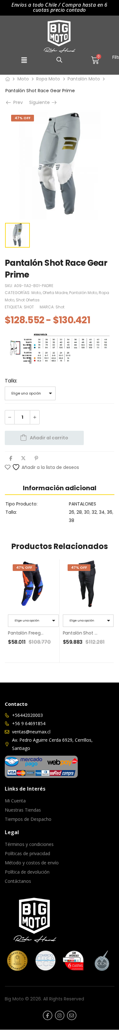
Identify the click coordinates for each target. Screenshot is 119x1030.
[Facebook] (10, 458)
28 (79, 512)
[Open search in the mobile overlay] (59, 59)
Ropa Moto (48, 79)
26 (71, 512)
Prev (16, 102)
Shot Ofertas (28, 300)
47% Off (22, 117)
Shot (60, 307)
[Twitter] (23, 458)
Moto (23, 79)
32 (94, 512)
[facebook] (47, 1015)
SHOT (29, 307)
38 (71, 520)
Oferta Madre (55, 292)
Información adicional (59, 488)
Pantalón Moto (84, 79)
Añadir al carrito (49, 438)
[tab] (59, 488)
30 (86, 512)
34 (102, 512)
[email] (71, 1015)
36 (109, 512)
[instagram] (59, 1015)
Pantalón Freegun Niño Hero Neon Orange (53, 633)
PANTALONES (82, 504)
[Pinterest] (36, 458)
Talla (10, 380)
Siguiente (40, 102)
